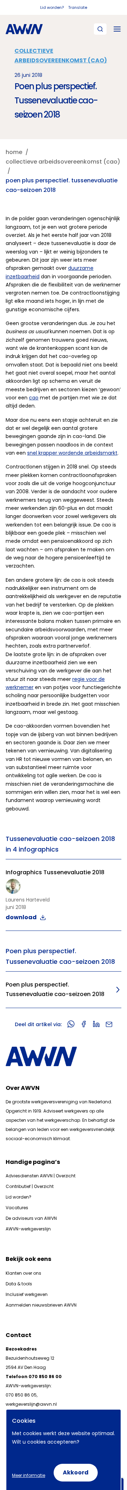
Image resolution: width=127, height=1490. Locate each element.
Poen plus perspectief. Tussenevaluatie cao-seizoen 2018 (55, 989)
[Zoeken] (100, 29)
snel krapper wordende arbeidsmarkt (72, 452)
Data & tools (19, 1284)
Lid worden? (52, 7)
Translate (77, 7)
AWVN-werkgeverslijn (28, 1229)
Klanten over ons (23, 1273)
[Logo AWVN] (24, 29)
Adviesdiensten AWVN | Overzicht (40, 1176)
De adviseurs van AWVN (31, 1218)
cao (33, 397)
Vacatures (17, 1208)
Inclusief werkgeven (27, 1294)
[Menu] (117, 29)
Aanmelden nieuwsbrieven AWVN (41, 1305)
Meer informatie (28, 1475)
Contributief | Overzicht (30, 1186)
